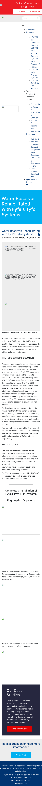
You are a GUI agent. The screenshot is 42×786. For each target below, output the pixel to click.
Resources (30, 134)
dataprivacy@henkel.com (20, 780)
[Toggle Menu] (23, 25)
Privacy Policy (20, 784)
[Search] (37, 18)
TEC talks (35, 139)
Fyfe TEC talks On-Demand (35, 144)
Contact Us (21, 755)
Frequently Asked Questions (35, 152)
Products (30, 32)
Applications (31, 29)
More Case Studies (20, 729)
